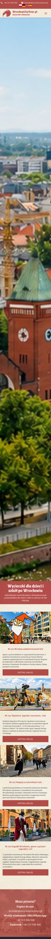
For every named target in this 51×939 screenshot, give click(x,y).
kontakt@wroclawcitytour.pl (25, 911)
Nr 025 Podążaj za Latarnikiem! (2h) (25, 782)
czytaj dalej (25, 672)
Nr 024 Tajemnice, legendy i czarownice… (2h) (25, 715)
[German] (24, 6)
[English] (27, 6)
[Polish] (20, 6)
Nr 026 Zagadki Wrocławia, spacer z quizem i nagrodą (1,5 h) (25, 847)
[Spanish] (30, 6)
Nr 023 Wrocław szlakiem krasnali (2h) (25, 649)
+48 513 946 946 (25, 920)
